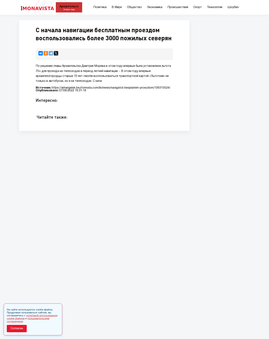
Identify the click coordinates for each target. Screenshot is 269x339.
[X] (56, 53)
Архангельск (69, 6)
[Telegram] (51, 53)
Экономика (154, 7)
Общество (134, 7)
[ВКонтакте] (40, 53)
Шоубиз (233, 7)
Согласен (16, 328)
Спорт (197, 7)
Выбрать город (69, 9)
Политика (100, 7)
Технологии (214, 7)
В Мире (117, 7)
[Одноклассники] (46, 53)
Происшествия (177, 7)
